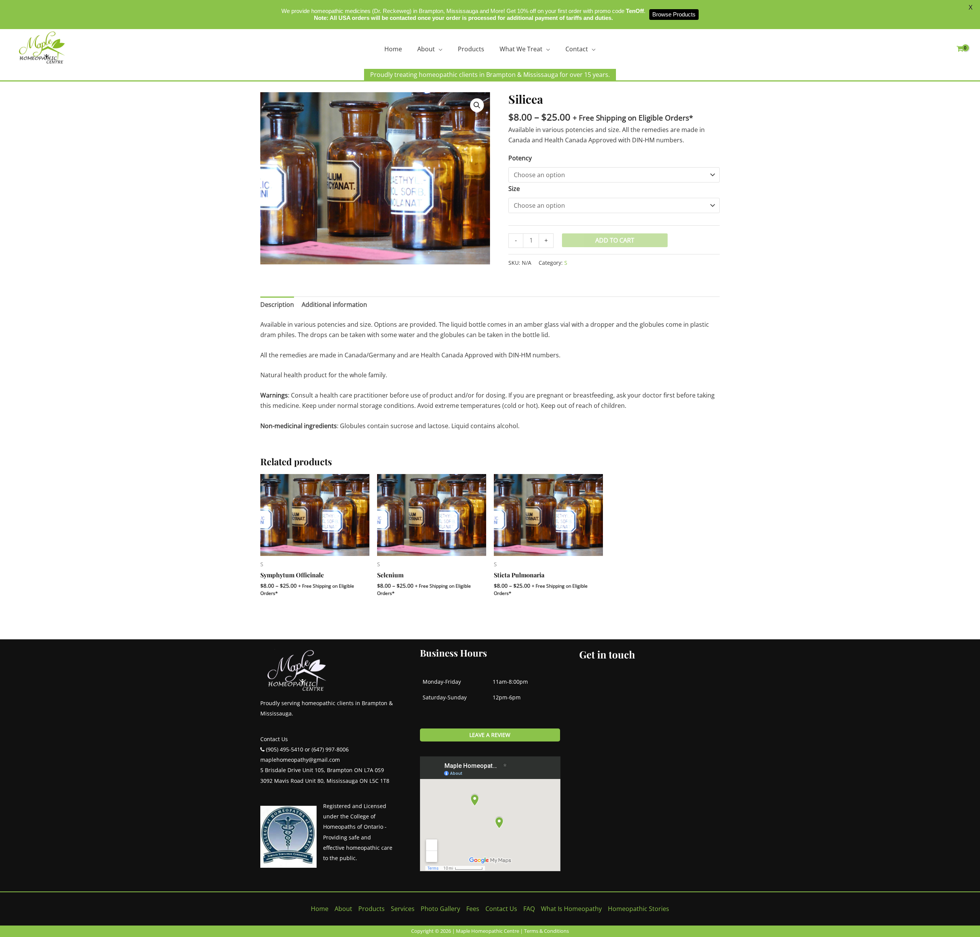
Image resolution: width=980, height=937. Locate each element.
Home (393, 49)
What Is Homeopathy (571, 908)
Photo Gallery (440, 908)
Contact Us (501, 908)
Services (403, 908)
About (426, 49)
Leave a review (489, 734)
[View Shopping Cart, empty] (960, 49)
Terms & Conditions (546, 930)
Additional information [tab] (334, 304)
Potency (520, 158)
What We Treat (521, 49)
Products (471, 49)
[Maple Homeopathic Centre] (42, 47)
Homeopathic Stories (638, 908)
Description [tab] (277, 304)
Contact (576, 49)
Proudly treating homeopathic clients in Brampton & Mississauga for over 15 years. (490, 74)
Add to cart (614, 240)
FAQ (529, 908)
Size (514, 188)
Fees (472, 908)
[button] (477, 105)
